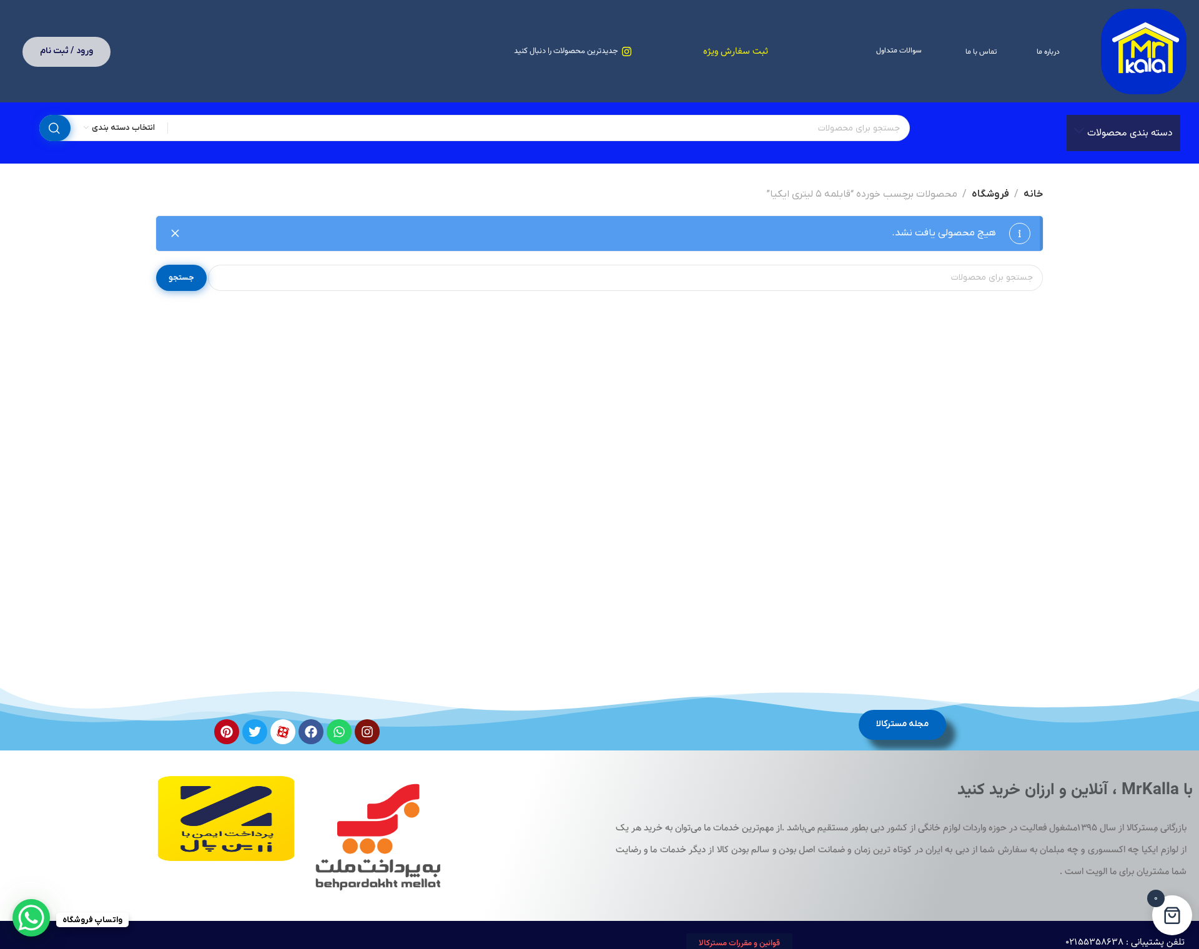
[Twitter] (254, 731)
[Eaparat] (282, 731)
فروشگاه (990, 194)
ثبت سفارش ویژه (735, 51)
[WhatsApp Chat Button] (31, 918)
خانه (1033, 194)
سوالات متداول (899, 50)
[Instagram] (367, 731)
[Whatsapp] (339, 731)
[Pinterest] (226, 731)
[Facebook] (311, 731)
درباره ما (1048, 52)
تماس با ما (981, 52)
